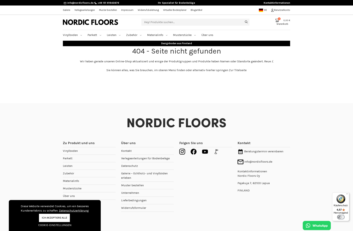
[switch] (341, 217)
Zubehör (132, 35)
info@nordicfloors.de (80, 2)
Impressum (127, 10)
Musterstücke (182, 35)
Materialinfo (155, 35)
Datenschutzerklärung (74, 210)
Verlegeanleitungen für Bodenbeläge (145, 158)
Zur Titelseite (238, 70)
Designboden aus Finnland (176, 43)
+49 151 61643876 (108, 2)
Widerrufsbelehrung (148, 10)
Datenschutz (129, 166)
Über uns (69, 196)
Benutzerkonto (282, 10)
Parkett (93, 35)
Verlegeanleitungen (84, 10)
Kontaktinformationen (277, 2)
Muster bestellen (108, 10)
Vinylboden (71, 35)
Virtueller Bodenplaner (174, 10)
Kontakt (126, 151)
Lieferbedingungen (134, 200)
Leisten (112, 35)
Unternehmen (130, 193)
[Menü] (347, 194)
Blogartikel (196, 10)
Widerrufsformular (133, 208)
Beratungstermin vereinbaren (263, 151)
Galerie (66, 10)
